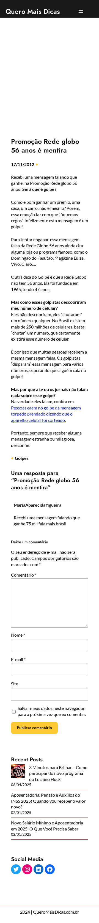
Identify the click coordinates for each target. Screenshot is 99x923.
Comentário (23, 574)
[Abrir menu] (81, 11)
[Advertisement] (49, 73)
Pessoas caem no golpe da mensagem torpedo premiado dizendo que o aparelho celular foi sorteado (46, 414)
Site (14, 683)
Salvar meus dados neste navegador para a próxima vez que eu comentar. (52, 711)
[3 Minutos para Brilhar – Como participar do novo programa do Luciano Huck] (18, 771)
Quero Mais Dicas (33, 11)
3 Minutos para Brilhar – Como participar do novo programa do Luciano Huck (58, 773)
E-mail (18, 659)
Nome (18, 634)
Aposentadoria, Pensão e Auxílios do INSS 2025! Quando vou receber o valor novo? (48, 800)
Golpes (22, 458)
